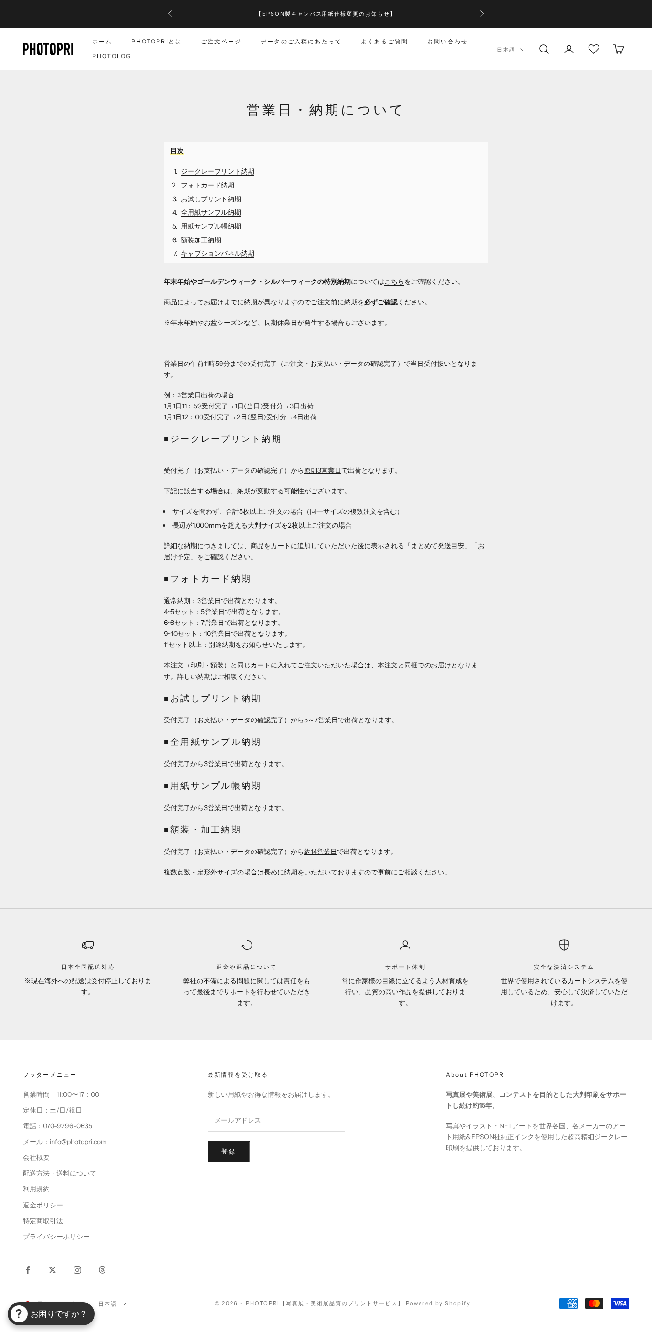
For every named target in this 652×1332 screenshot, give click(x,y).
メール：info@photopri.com (65, 1141)
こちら (394, 281)
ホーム (102, 41)
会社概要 (36, 1157)
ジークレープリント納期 (217, 171)
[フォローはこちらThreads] (102, 1270)
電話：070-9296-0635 (57, 1126)
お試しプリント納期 (211, 199)
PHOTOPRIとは (156, 41)
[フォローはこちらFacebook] (27, 1270)
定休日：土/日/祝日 (52, 1110)
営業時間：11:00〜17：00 (61, 1094)
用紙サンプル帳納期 (211, 226)
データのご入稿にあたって (301, 41)
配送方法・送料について (59, 1173)
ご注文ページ (221, 41)
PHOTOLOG (111, 56)
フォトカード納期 (207, 185)
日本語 (506, 49)
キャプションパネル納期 (217, 253)
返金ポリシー (43, 1205)
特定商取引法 (43, 1221)
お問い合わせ (447, 41)
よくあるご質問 (384, 41)
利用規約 (36, 1189)
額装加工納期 (201, 240)
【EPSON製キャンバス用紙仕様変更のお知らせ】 (326, 13)
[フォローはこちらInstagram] (77, 1270)
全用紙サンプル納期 (211, 212)
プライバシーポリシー (56, 1236)
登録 (228, 1151)
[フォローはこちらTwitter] (52, 1270)
